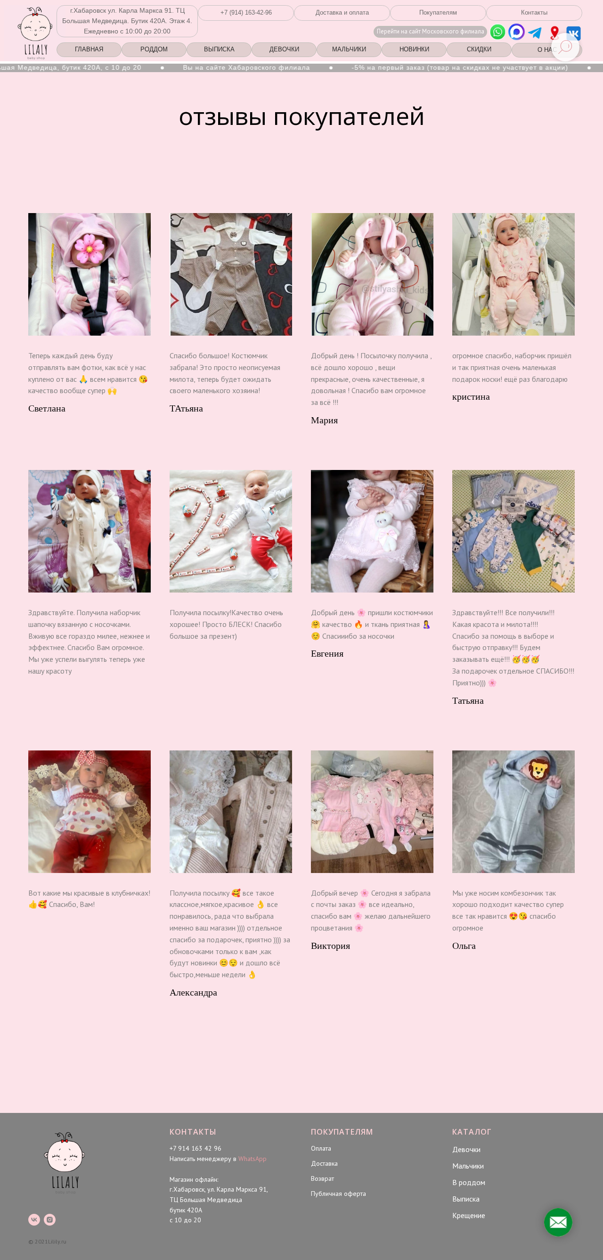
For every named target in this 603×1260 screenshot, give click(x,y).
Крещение (468, 1215)
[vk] (34, 1220)
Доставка (324, 1163)
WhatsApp (252, 1158)
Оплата (321, 1148)
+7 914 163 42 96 (195, 1148)
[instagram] (50, 1220)
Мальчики (468, 1165)
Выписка (466, 1198)
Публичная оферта (338, 1193)
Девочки (466, 1149)
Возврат (322, 1178)
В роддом (468, 1182)
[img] (555, 33)
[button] (246, 13)
